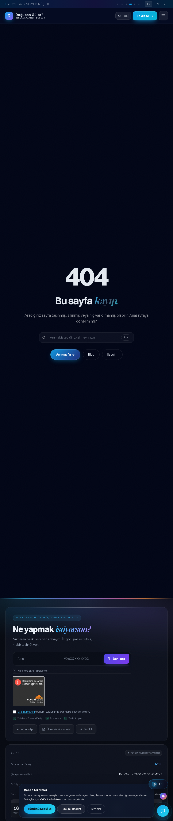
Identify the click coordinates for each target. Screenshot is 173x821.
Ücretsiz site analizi (59, 729)
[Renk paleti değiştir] (163, 796)
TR (148, 4)
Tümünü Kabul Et (39, 809)
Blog (91, 354)
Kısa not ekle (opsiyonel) (33, 670)
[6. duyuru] (139, 4)
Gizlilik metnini (26, 711)
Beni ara (119, 658)
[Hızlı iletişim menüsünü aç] (163, 811)
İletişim (112, 354)
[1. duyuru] (117, 4)
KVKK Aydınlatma (50, 799)
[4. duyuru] (130, 4)
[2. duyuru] (122, 4)
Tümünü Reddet (71, 809)
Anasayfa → (65, 354)
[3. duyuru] (126, 4)
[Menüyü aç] (163, 15)
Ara (126, 337)
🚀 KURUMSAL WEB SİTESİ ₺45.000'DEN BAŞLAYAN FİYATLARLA (47, 4)
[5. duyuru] (134, 4)
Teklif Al (145, 16)
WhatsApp (27, 729)
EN (157, 4)
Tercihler (96, 809)
